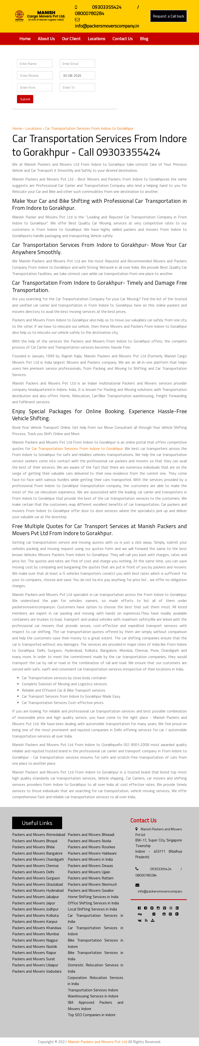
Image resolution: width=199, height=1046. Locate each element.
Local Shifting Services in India (92, 909)
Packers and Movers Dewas (90, 865)
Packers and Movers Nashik (34, 946)
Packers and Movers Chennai (35, 865)
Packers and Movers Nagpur (35, 940)
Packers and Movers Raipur (34, 952)
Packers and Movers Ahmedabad (38, 834)
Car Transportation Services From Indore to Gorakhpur (77, 448)
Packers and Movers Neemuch (92, 884)
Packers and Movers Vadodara (36, 971)
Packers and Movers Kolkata (35, 915)
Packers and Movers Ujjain (89, 872)
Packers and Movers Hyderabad (38, 890)
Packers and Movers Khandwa (36, 928)
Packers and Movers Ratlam (91, 878)
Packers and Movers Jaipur (33, 903)
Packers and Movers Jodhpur (35, 909)
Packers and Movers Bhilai (33, 847)
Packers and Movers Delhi (33, 872)
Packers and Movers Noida (89, 841)
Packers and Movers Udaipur (35, 965)
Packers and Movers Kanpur (35, 921)
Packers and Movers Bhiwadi (91, 834)
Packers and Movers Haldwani (92, 853)
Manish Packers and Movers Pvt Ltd (97, 1042)
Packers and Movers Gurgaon (36, 878)
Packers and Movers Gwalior (91, 890)
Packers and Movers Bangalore (37, 853)
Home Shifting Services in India (93, 897)
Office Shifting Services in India (93, 903)
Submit (25, 99)
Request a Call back (168, 16)
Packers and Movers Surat (33, 959)
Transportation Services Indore (93, 990)
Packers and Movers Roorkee (91, 847)
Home (25, 38)
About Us (46, 38)
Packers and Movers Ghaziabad (37, 884)
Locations (96, 38)
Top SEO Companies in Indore (92, 1015)
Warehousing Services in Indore (93, 996)
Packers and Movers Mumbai (35, 934)
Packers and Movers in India (90, 859)
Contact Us (123, 38)
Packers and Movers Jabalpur (35, 897)
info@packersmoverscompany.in (162, 891)
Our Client (71, 38)
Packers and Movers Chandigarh (38, 859)
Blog (144, 38)
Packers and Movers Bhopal (34, 841)
